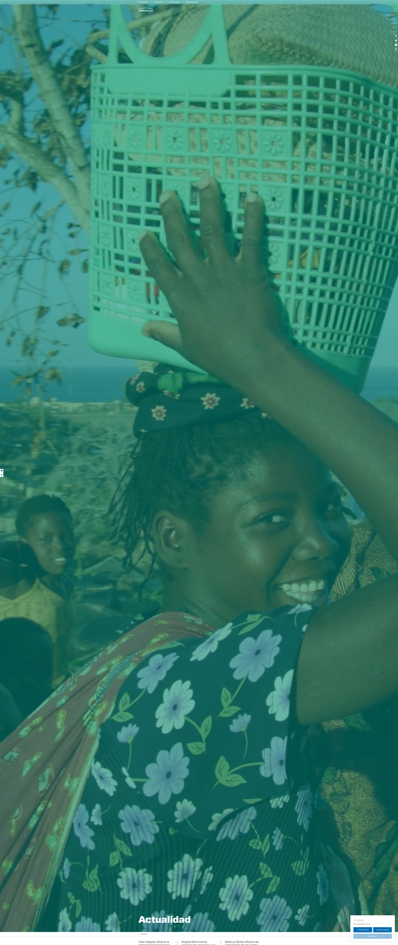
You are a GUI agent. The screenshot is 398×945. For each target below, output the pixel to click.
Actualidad (174, 2)
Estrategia (143, 2)
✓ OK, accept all (363, 930)
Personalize (372, 936)
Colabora (394, 23)
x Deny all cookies (382, 930)
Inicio (395, 10)
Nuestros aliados (391, 19)
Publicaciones (191, 2)
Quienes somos (391, 15)
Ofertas (394, 27)
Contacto (394, 32)
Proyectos (158, 2)
